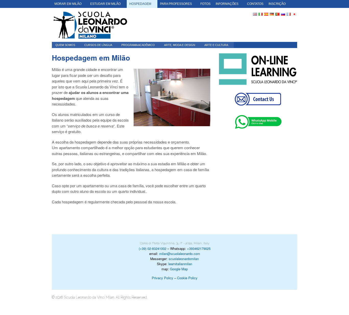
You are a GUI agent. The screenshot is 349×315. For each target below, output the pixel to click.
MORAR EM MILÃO (68, 4)
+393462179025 (199, 248)
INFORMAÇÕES (227, 4)
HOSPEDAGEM (140, 4)
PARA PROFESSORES (176, 4)
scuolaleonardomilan (184, 258)
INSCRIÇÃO (277, 4)
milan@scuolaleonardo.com (179, 253)
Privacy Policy (162, 277)
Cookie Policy (187, 277)
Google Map (179, 268)
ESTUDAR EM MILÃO (105, 4)
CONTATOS (255, 4)
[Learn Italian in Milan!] (90, 25)
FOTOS (205, 4)
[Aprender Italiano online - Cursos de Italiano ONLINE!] (258, 69)
